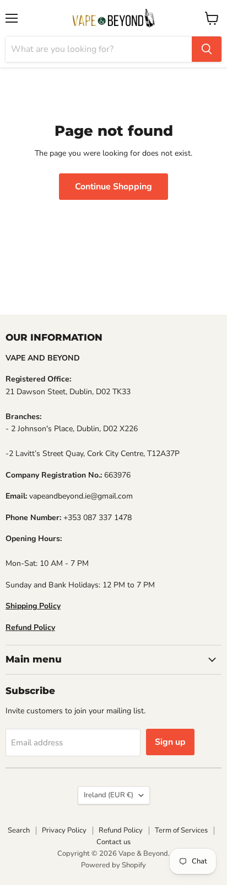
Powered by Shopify (113, 865)
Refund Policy (121, 830)
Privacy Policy (64, 830)
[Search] (206, 49)
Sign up (170, 742)
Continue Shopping (113, 187)
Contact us (113, 842)
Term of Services (181, 830)
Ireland (108, 795)
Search (19, 830)
